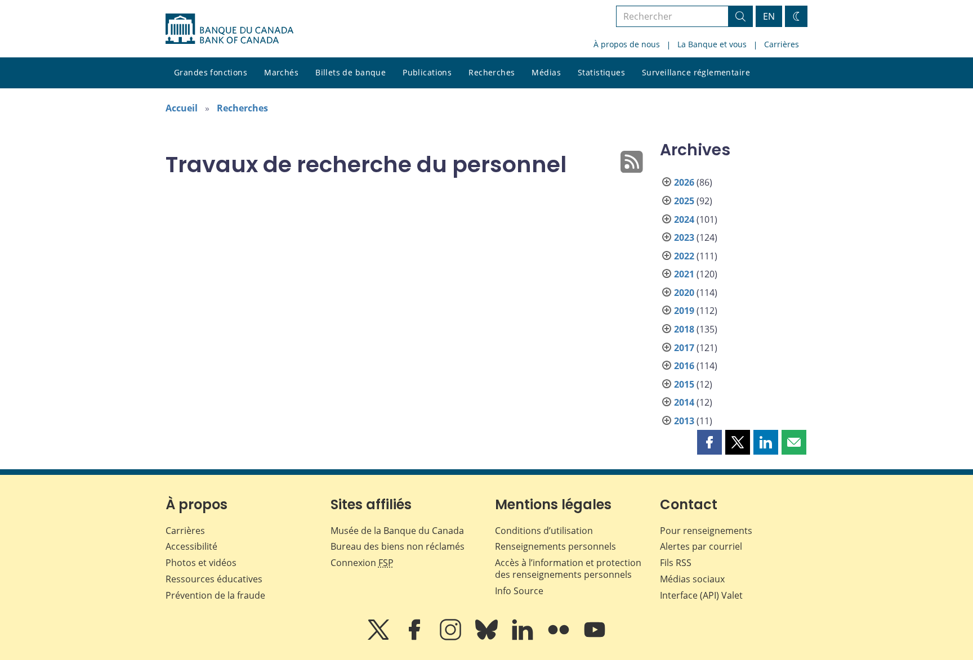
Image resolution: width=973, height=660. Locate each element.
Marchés (281, 72)
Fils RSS (675, 562)
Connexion (362, 562)
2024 (684, 219)
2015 (684, 384)
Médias (546, 72)
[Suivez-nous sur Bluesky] (488, 637)
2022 (684, 256)
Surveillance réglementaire (696, 72)
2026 (684, 182)
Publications (427, 72)
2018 (684, 329)
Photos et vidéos (201, 562)
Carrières (781, 44)
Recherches (491, 72)
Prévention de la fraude (215, 595)
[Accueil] (229, 29)
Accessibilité (191, 546)
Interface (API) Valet (701, 595)
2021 (684, 274)
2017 (684, 348)
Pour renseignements (706, 530)
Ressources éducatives (214, 579)
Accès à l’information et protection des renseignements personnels (568, 568)
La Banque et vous (712, 44)
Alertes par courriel (701, 546)
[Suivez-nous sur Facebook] (416, 637)
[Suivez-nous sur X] (379, 637)
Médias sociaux (692, 579)
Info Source (519, 591)
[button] (709, 442)
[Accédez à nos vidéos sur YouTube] (595, 637)
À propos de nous (626, 44)
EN (769, 16)
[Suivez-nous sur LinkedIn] (524, 637)
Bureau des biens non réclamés (398, 546)
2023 (684, 237)
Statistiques (601, 72)
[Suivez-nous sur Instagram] (452, 637)
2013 (684, 421)
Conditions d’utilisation (544, 530)
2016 (684, 366)
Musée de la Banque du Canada (397, 530)
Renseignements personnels (555, 546)
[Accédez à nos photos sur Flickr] (560, 637)
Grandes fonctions (210, 72)
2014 (684, 402)
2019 (684, 310)
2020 (684, 292)
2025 (684, 201)
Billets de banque (350, 72)
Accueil (182, 108)
